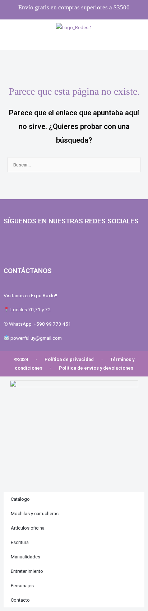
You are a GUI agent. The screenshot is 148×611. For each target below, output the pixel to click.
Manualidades (25, 556)
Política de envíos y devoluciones (96, 368)
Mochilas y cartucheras (35, 513)
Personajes (22, 585)
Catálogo (20, 499)
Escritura (20, 542)
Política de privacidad (69, 359)
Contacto (20, 600)
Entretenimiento (27, 571)
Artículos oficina (28, 528)
